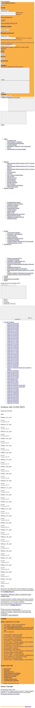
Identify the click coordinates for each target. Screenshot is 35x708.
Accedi (3, 4)
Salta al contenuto (5, 1)
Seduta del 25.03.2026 (13, 326)
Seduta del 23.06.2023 (13, 356)
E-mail (17, 38)
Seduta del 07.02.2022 (13, 376)
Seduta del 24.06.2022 (13, 370)
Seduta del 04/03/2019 (13, 398)
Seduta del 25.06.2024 (13, 347)
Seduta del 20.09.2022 (13, 364)
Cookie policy (7, 668)
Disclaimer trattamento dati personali (10, 694)
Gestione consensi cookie (10, 679)
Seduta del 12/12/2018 (13, 403)
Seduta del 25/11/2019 (13, 395)
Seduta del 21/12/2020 (13, 389)
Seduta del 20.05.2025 (13, 336)
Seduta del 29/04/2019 (13, 401)
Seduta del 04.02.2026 (13, 328)
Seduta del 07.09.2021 (13, 384)
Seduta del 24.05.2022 (13, 372)
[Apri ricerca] (21, 104)
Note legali (7, 670)
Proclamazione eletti (12, 379)
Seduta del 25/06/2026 (13, 323)
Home (5, 299)
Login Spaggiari (8, 44)
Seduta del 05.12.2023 (13, 351)
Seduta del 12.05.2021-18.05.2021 (16, 386)
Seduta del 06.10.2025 (13, 332)
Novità (5, 301)
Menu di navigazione (23, 318)
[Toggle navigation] (13, 117)
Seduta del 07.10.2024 (13, 344)
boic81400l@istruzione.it (20, 627)
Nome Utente (19, 12)
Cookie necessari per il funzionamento (11, 609)
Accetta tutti (25, 594)
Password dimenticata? (6, 17)
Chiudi (2, 54)
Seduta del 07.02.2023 (13, 361)
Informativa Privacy (9, 671)
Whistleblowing (8, 677)
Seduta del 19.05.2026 (13, 325)
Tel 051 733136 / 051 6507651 (14, 626)
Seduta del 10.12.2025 (13, 329)
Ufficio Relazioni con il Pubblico (12, 673)
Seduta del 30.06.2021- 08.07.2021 (16, 385)
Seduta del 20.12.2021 (13, 378)
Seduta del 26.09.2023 (13, 354)
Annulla (3, 95)
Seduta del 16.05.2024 (13, 348)
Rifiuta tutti (14, 594)
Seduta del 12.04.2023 (13, 360)
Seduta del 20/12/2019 (13, 391)
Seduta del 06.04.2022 (13, 375)
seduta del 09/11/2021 (12, 381)
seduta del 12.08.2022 (12, 366)
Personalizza (4, 594)
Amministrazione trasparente (11, 680)
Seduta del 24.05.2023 (13, 357)
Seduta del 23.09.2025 (13, 334)
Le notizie (6, 302)
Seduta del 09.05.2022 (13, 373)
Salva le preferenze (13, 615)
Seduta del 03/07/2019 (13, 397)
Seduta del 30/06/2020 (13, 394)
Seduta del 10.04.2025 (13, 338)
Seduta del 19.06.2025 (13, 335)
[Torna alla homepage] (17, 97)
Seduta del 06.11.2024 (13, 342)
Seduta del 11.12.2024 (13, 341)
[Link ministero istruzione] (8, 3)
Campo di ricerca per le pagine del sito (10, 283)
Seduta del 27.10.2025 (13, 331)
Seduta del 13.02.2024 (13, 350)
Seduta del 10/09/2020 (13, 392)
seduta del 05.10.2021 (12, 382)
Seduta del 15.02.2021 (13, 388)
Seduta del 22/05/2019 (13, 400)
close (2, 125)
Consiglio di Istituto (9, 322)
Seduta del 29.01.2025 (13, 339)
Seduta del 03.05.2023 (13, 359)
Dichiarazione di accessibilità (11, 674)
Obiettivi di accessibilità (10, 676)
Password (18, 14)
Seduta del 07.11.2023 (13, 353)
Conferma (8, 95)
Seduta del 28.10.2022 (13, 363)
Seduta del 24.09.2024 (13, 345)
